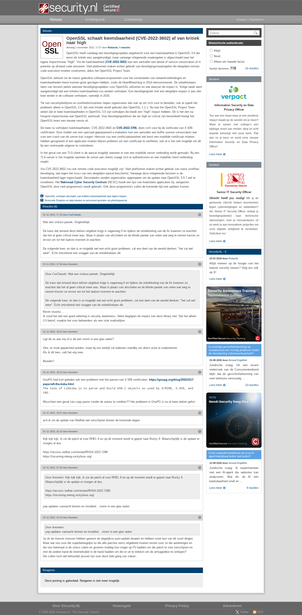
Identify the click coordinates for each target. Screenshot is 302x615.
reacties (125, 47)
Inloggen (242, 19)
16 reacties (251, 68)
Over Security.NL (66, 606)
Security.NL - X (217, 251)
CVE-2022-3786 (127, 128)
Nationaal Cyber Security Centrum (84, 182)
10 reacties (251, 385)
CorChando (75, 214)
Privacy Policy (177, 606)
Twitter (244, 612)
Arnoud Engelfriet (238, 360)
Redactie (113, 47)
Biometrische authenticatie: (226, 43)
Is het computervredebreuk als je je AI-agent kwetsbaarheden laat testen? (231, 454)
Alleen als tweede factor (229, 61)
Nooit (217, 56)
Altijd (217, 50)
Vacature (214, 79)
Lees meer (215, 154)
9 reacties (252, 487)
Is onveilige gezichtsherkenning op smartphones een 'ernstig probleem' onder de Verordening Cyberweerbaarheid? (234, 350)
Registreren (257, 19)
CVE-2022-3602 (116, 62)
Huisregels (122, 606)
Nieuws (47, 30)
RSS (260, 612)
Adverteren (232, 606)
